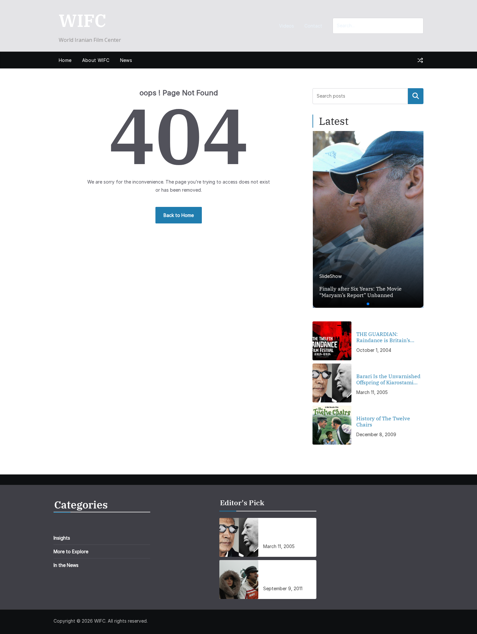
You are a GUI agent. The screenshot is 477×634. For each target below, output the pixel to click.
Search (415, 96)
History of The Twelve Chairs (383, 421)
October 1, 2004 (373, 350)
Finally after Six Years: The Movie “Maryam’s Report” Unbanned (360, 292)
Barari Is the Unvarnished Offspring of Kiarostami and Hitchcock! (388, 379)
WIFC (82, 20)
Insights (62, 538)
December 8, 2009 (376, 434)
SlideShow (330, 276)
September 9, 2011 (282, 588)
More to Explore (71, 551)
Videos (286, 26)
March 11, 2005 (372, 392)
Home (65, 60)
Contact (313, 26)
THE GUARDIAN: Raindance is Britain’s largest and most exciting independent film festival (387, 337)
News (126, 60)
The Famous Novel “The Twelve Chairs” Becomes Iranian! (288, 575)
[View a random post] (420, 60)
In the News (66, 565)
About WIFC (96, 60)
